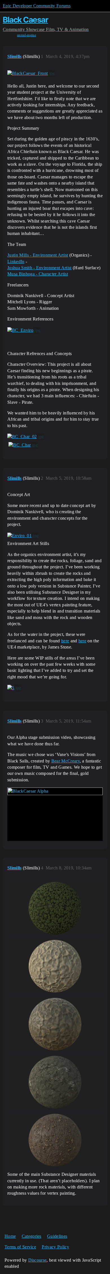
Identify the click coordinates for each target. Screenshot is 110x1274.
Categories (31, 1236)
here (65, 640)
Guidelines (57, 1236)
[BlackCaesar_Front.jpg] (31, 73)
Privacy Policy (55, 1246)
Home (10, 1236)
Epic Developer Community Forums (37, 5)
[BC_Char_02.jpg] (25, 436)
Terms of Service (20, 1246)
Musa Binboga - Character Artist (37, 274)
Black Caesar (25, 19)
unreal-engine (26, 35)
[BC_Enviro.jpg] (23, 330)
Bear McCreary (65, 761)
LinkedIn (16, 261)
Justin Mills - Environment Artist (37, 255)
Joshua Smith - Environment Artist (39, 267)
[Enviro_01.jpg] (23, 535)
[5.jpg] (14, 688)
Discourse (37, 1260)
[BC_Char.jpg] (23, 445)
